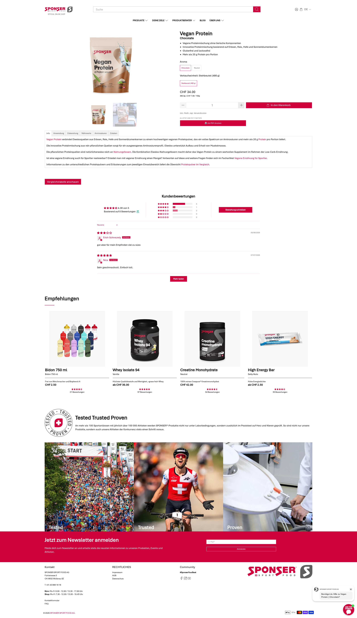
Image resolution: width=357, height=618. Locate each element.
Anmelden (241, 549)
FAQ (47, 603)
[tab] (48, 133)
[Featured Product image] (77, 339)
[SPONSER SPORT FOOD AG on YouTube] (189, 579)
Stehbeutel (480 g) (188, 83)
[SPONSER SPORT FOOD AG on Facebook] (181, 579)
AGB (114, 575)
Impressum (117, 572)
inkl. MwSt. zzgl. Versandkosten (193, 113)
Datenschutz (118, 578)
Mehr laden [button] (178, 278)
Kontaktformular (52, 600)
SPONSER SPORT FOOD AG (62, 613)
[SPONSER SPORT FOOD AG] (59, 9)
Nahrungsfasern (122, 151)
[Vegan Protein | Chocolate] (111, 65)
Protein (262, 139)
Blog (203, 20)
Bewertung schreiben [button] (235, 209)
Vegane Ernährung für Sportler (250, 158)
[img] (104, 232)
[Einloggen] (296, 9)
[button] (307, 9)
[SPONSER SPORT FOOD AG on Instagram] (185, 579)
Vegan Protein (53, 139)
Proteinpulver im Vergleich (195, 164)
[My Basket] (301, 9)
